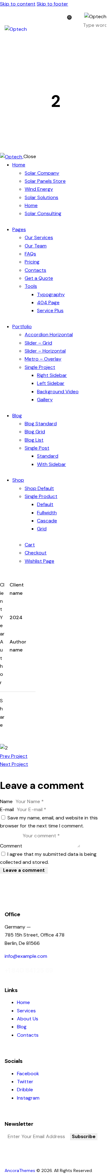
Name (6, 801)
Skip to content (17, 4)
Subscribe (84, 1136)
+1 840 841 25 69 (29, 970)
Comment (11, 846)
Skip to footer (52, 4)
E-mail (7, 809)
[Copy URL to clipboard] (22, 711)
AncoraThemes (20, 1170)
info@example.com (26, 956)
